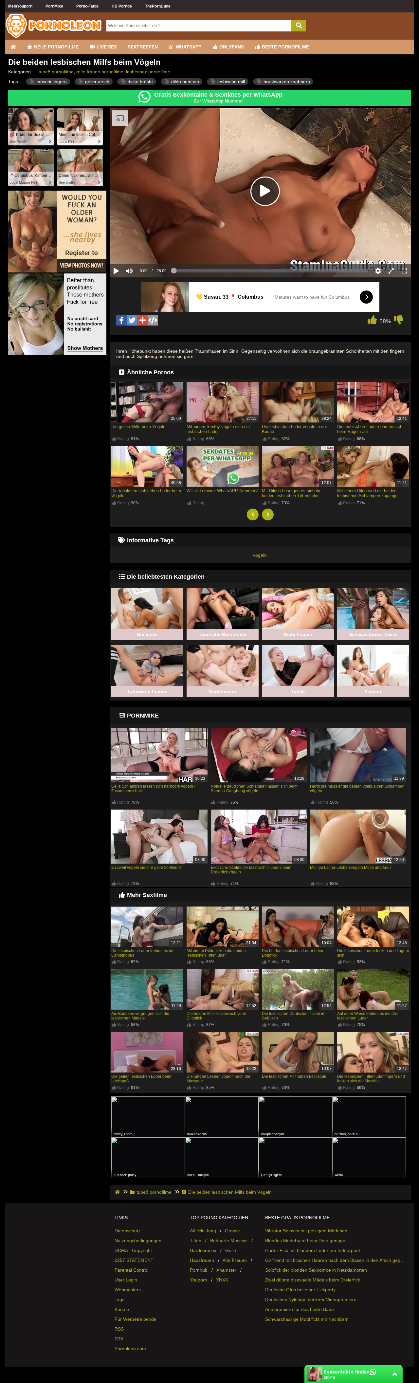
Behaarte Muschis (228, 1240)
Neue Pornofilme (56, 46)
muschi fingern (51, 81)
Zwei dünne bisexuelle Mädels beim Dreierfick (312, 1279)
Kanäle (122, 1309)
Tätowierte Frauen (147, 691)
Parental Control (131, 1270)
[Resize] (391, 270)
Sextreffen (143, 46)
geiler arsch (96, 81)
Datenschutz (127, 1230)
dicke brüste (139, 81)
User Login (126, 1279)
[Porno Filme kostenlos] (54, 37)
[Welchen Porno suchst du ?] (298, 25)
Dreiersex (147, 634)
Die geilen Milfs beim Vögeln (138, 426)
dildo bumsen (184, 81)
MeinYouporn (20, 6)
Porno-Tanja (87, 6)
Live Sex (106, 46)
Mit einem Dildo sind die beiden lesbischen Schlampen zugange (367, 493)
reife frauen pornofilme (99, 71)
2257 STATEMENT (134, 1260)
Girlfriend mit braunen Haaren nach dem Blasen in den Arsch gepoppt (335, 1260)
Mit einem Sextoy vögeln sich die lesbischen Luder (218, 429)
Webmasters (128, 1289)
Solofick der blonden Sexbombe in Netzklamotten (316, 1270)
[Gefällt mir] (372, 321)
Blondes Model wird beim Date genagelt (306, 1240)
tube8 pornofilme (56, 71)
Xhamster (226, 1270)
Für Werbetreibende (135, 1319)
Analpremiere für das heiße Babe (299, 1309)
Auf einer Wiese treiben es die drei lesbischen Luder (367, 1015)
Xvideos (373, 691)
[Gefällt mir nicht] (398, 321)
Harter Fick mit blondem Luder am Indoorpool (312, 1250)
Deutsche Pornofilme (222, 634)
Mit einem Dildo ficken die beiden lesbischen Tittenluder (216, 953)
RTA (119, 1338)
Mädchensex (223, 691)
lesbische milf (230, 81)
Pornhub (199, 1270)
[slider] (140, 250)
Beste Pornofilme (285, 46)
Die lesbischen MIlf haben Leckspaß (294, 1076)
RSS (119, 1329)
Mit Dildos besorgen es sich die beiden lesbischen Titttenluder (291, 493)
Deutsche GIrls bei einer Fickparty (300, 1289)
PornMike (54, 6)
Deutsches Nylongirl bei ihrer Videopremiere (310, 1299)
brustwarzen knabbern (286, 81)
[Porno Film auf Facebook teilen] (121, 320)
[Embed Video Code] (153, 320)
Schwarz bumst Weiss (373, 634)
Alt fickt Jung (203, 1230)
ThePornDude (158, 6)
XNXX (222, 1279)
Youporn (198, 1279)
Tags (119, 1299)
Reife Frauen (298, 634)
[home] (118, 1192)
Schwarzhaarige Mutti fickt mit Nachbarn (307, 1319)
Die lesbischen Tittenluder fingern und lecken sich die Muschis (371, 1078)
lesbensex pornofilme (148, 71)
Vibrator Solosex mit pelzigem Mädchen (306, 1230)
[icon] (13, 47)
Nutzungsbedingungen (138, 1240)
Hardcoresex (203, 1250)
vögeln (260, 555)
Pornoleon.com (130, 1348)
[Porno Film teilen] (142, 320)
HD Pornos (122, 6)
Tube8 (298, 691)
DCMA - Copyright (133, 1250)
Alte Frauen (235, 1260)
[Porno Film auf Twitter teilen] (132, 320)
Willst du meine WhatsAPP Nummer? (222, 490)
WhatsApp (187, 46)
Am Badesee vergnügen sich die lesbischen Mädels (140, 1015)
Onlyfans (231, 46)
